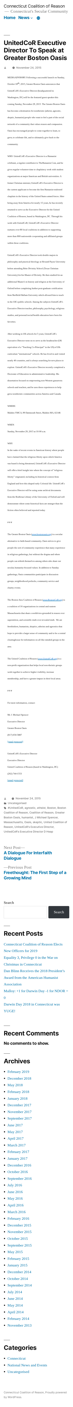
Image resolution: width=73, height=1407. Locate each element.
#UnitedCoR (15, 807)
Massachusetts (13, 822)
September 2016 (19, 1178)
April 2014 (15, 1312)
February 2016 (18, 1218)
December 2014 (19, 1272)
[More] (38, 18)
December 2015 (19, 1225)
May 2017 (15, 1132)
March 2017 (16, 1145)
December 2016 (19, 1165)
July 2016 (14, 1185)
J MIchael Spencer (46, 817)
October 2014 (17, 1278)
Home (9, 17)
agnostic (30, 807)
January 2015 (17, 1265)
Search (9, 902)
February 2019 (18, 1071)
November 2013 (19, 1325)
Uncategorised (17, 803)
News (24, 17)
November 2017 (19, 1111)
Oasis (27, 822)
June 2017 (15, 1125)
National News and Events (27, 1365)
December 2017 (19, 1105)
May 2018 (15, 1085)
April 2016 (15, 1205)
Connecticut (16, 1358)
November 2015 (19, 1232)
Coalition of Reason (41, 812)
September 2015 (19, 1245)
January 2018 (17, 1098)
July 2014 (14, 1292)
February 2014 (18, 1318)
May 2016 (15, 1198)
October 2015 (17, 1238)
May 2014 (15, 1305)
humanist (27, 817)
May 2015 (15, 1252)
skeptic (37, 822)
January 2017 (17, 1158)
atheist (41, 807)
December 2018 (19, 1078)
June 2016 (15, 1192)
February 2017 (18, 1151)
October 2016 (17, 1171)
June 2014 (15, 1298)
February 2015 (18, 1258)
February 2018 (18, 1091)
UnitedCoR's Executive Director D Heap (28, 831)
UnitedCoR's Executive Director (34, 826)
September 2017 (19, 1118)
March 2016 (16, 1212)
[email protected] (15, 741)
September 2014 (19, 1285)
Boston (51, 807)
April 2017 (15, 1138)
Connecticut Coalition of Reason (34, 6)
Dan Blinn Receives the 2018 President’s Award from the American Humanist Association (34, 978)
